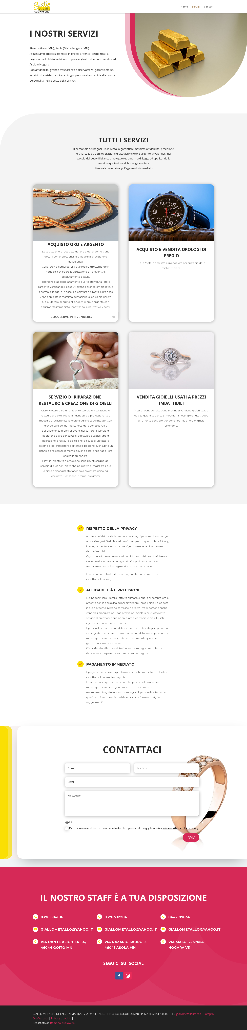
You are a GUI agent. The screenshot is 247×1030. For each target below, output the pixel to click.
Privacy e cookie (61, 1018)
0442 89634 (179, 917)
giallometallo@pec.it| (189, 1014)
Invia (191, 837)
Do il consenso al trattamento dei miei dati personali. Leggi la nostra (133, 828)
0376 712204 (116, 917)
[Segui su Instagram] (128, 975)
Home (184, 7)
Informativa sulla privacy (180, 828)
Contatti (209, 7)
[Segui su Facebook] (119, 975)
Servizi (196, 7)
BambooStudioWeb (62, 1023)
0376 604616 (52, 917)
